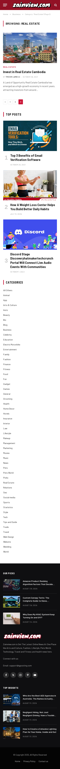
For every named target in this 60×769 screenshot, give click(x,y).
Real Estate (8, 482)
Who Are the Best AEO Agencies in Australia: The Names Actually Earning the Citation (39, 698)
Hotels (6, 413)
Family (6, 354)
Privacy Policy (29, 761)
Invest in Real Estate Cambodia (24, 72)
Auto (5, 310)
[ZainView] (31, 5)
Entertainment (10, 349)
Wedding (7, 546)
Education (8, 339)
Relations (7, 487)
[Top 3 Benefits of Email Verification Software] (30, 136)
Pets (5, 467)
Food (5, 374)
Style (5, 512)
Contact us (43, 761)
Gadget (6, 384)
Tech (5, 517)
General (6, 394)
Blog (5, 324)
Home (17, 761)
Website (7, 541)
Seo (5, 492)
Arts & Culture (10, 305)
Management (9, 443)
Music (5, 458)
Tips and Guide (10, 522)
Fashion (7, 359)
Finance (6, 364)
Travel (6, 532)
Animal (6, 295)
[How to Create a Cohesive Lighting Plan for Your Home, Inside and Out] (11, 733)
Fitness (6, 369)
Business (7, 329)
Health (6, 403)
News (5, 463)
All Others (7, 290)
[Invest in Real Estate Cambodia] (30, 48)
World (6, 551)
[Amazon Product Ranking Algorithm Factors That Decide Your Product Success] (11, 585)
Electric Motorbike (11, 344)
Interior (6, 423)
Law (5, 428)
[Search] (55, 5)
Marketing (7, 448)
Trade (6, 527)
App (5, 300)
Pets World (8, 472)
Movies (6, 453)
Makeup (6, 438)
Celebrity (7, 334)
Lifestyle (7, 433)
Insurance (7, 418)
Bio (4, 320)
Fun (5, 379)
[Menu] (5, 5)
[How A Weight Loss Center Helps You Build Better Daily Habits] (30, 185)
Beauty (6, 315)
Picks (5, 477)
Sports (6, 502)
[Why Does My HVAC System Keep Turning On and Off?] (11, 618)
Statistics (8, 507)
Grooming (7, 398)
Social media (9, 497)
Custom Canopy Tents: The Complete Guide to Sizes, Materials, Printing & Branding (37, 600)
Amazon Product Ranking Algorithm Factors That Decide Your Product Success (38, 584)
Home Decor (8, 408)
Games (6, 389)
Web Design (8, 537)
